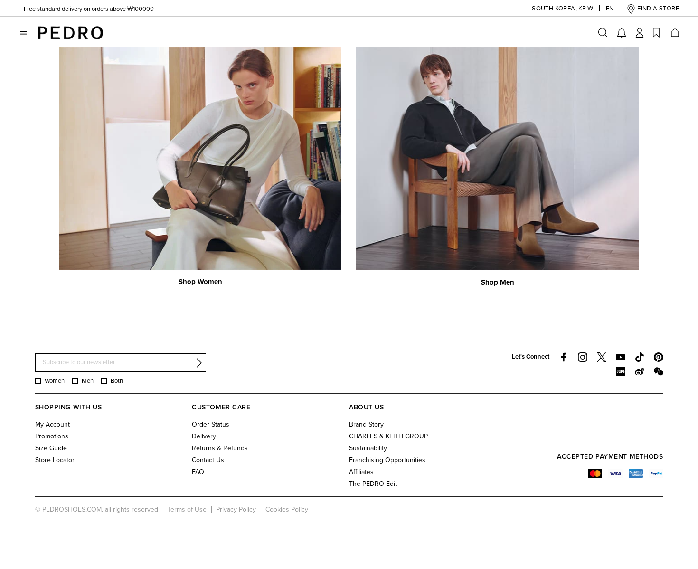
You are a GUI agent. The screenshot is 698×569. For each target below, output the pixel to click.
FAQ (198, 472)
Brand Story (366, 424)
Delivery (204, 436)
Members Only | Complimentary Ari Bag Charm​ (86, 14)
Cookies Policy (286, 509)
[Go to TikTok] (639, 357)
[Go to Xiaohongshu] (620, 371)
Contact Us (208, 460)
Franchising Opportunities (387, 460)
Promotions (51, 436)
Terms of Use (187, 509)
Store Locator (55, 460)
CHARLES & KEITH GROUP (388, 436)
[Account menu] (639, 33)
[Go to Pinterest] (658, 357)
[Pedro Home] (70, 32)
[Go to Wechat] (658, 371)
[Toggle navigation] (24, 33)
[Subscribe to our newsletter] (199, 363)
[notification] (621, 33)
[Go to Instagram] (582, 357)
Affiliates (361, 472)
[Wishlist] (656, 33)
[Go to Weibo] (639, 371)
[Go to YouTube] (620, 357)
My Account (52, 424)
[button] (554, 9)
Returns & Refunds (220, 448)
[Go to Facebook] (563, 357)
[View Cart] (674, 33)
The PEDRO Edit (373, 484)
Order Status (210, 424)
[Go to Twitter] (601, 357)
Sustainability (368, 448)
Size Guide (51, 448)
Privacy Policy (236, 509)
